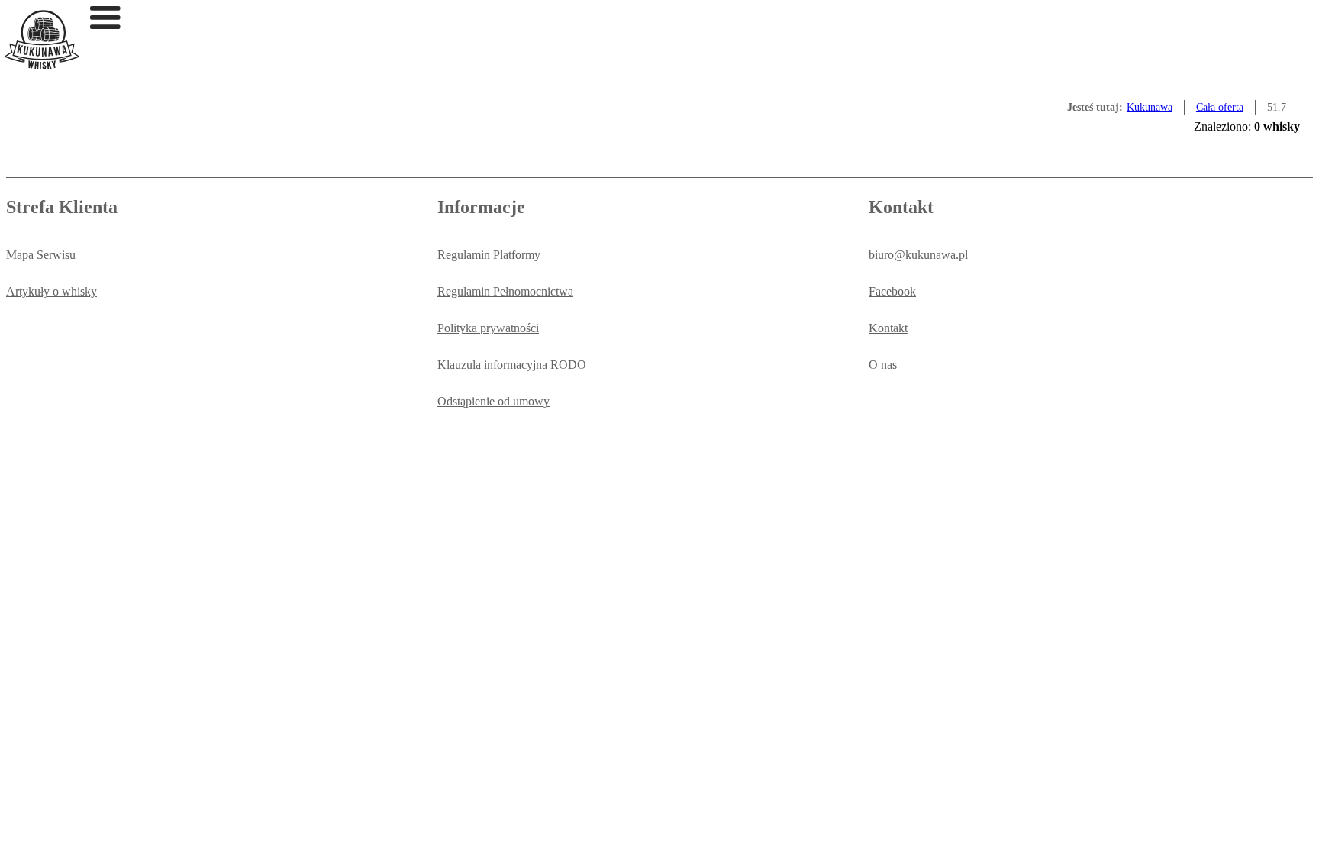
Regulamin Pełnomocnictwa (505, 291)
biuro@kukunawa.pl (918, 254)
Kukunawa (1149, 107)
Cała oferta (1219, 107)
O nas (883, 364)
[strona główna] (42, 65)
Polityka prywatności (488, 327)
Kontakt (888, 327)
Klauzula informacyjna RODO (511, 364)
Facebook (892, 291)
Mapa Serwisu (41, 254)
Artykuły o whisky (51, 291)
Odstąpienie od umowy (493, 401)
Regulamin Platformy (488, 254)
